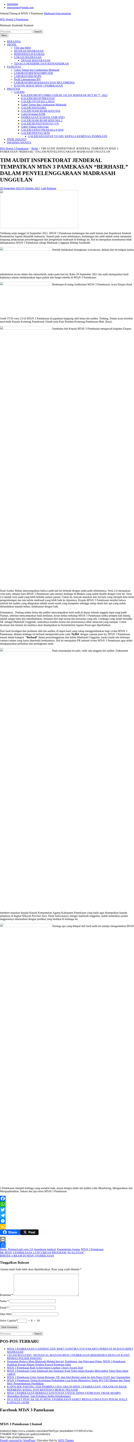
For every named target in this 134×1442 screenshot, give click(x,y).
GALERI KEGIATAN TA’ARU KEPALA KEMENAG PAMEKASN (67, 136)
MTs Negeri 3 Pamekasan (14, 19)
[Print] (67, 1239)
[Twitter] (67, 1210)
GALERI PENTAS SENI (35, 133)
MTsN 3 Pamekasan (92, 1249)
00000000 (12, 4)
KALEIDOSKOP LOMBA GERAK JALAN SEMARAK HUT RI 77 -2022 (64, 95)
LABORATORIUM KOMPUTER (33, 73)
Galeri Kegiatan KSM (33, 114)
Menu (4, 35)
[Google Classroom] (67, 1226)
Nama (4, 1301)
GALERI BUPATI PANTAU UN (40, 123)
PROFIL (12, 44)
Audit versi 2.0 (24, 1249)
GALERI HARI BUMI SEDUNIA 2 (41, 120)
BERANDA (14, 41)
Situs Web (5, 1314)
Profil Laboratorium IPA (27, 79)
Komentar (6, 1294)
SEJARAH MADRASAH (29, 50)
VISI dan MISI (22, 47)
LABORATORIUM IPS (27, 76)
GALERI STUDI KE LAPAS (38, 101)
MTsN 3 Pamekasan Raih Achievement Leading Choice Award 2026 (45, 1367)
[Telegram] (67, 1215)
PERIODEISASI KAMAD (29, 54)
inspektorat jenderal (45, 1249)
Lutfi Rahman (48, 188)
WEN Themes (66, 1440)
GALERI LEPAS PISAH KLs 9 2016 (42, 129)
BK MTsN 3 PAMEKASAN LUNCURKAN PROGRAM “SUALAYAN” (42, 1252)
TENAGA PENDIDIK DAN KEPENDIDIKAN (41, 63)
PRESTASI (13, 88)
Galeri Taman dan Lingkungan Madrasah (36, 69)
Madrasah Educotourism (57, 13)
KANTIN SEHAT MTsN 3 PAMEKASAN (38, 85)
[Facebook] (67, 1198)
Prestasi (12, 1249)
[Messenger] (67, 1221)
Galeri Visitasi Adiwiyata (35, 126)
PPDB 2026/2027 (17, 139)
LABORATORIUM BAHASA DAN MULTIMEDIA (44, 82)
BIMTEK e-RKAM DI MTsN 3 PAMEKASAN (27, 1255)
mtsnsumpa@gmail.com (20, 7)
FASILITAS (14, 66)
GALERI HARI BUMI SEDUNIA (40, 110)
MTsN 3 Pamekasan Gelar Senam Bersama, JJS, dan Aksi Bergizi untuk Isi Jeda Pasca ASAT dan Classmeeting (68, 1377)
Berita (34, 148)
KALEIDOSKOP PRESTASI (37, 98)
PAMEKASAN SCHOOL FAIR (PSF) (43, 117)
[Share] (67, 1245)
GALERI (19, 92)
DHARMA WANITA (19, 142)
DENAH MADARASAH (35, 60)
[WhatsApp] (67, 1204)
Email (4, 1307)
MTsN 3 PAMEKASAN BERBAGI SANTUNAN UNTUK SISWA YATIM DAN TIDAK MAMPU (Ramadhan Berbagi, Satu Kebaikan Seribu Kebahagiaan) (64, 1394)
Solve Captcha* (8, 1320)
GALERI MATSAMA (33, 107)
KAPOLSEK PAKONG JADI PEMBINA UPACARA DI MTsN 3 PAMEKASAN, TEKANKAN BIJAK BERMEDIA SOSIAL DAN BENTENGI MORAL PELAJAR (67, 1388)
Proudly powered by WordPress (17, 1440)
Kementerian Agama (68, 1249)
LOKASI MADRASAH (28, 57)
